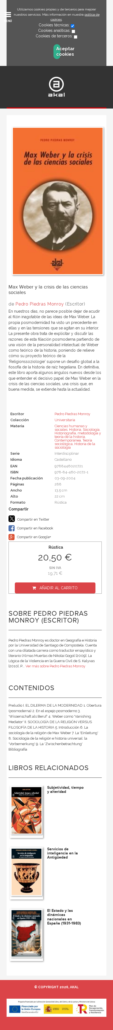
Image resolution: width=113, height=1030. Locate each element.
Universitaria (65, 420)
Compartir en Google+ (33, 537)
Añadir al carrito (58, 588)
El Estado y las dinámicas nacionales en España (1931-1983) (64, 917)
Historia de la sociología (75, 445)
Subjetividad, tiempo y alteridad (65, 789)
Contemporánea (68, 440)
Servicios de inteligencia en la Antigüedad (62, 853)
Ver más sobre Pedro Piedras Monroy (55, 666)
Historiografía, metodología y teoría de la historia (78, 435)
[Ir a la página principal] (56, 87)
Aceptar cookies (58, 51)
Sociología (91, 429)
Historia (75, 429)
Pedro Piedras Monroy (39, 304)
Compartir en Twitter (32, 519)
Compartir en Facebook (34, 528)
